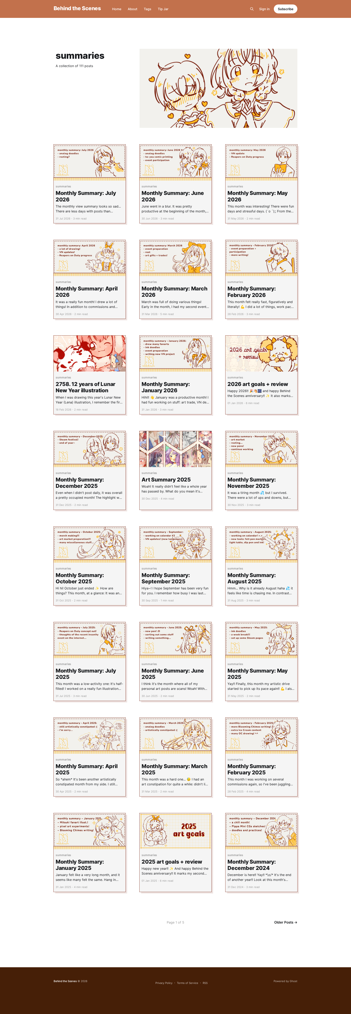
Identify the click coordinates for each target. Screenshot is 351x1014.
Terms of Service (187, 983)
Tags (147, 9)
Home (116, 9)
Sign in (264, 9)
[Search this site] (252, 9)
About (132, 9)
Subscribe (285, 9)
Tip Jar (163, 9)
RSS (205, 983)
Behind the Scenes (77, 8)
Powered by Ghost (285, 981)
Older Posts (285, 922)
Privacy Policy (163, 983)
